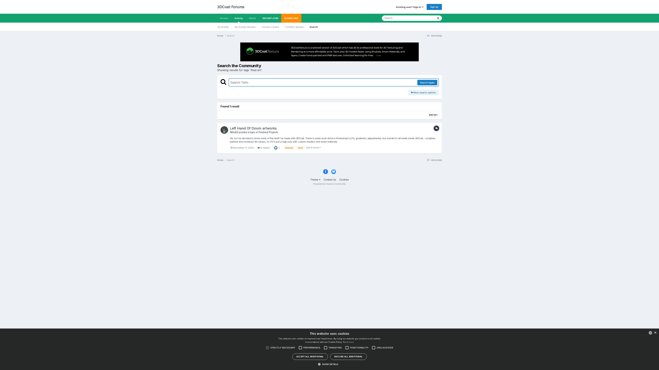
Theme (314, 179)
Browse (224, 18)
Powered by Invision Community (329, 184)
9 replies (265, 147)
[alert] (329, 349)
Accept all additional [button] (309, 356)
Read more (348, 342)
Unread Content (270, 27)
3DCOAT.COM (270, 18)
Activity (238, 18)
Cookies (344, 179)
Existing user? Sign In (409, 7)
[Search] (438, 18)
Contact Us (330, 179)
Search (314, 27)
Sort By (433, 115)
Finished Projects (268, 132)
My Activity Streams (245, 27)
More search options (424, 92)
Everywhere (424, 18)
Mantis (252, 18)
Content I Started (294, 27)
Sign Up (434, 6)
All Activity (223, 27)
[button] (329, 364)
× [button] (655, 332)
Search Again (427, 82)
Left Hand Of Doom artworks (253, 128)
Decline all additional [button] (348, 356)
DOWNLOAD (291, 18)
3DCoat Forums (230, 7)
